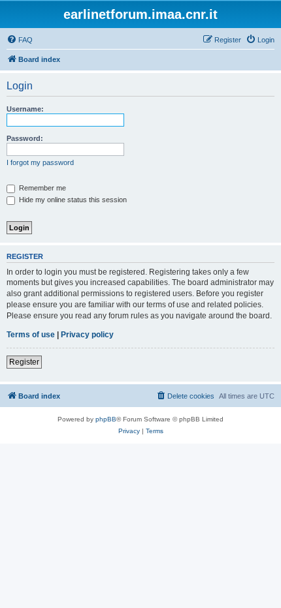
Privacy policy (87, 334)
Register (24, 362)
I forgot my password (40, 162)
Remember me (41, 188)
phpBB (105, 419)
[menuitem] (20, 40)
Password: (25, 138)
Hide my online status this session (72, 200)
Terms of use (31, 334)
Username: (25, 109)
